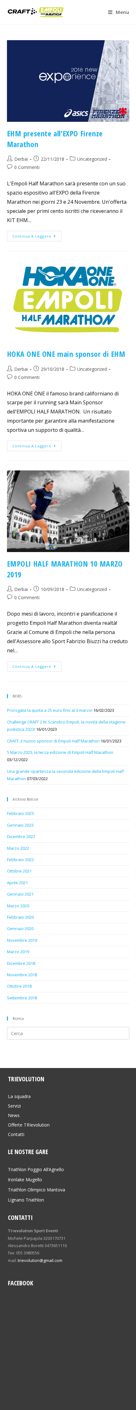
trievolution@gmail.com (40, 1260)
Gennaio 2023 (20, 825)
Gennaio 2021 (20, 894)
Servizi (14, 1106)
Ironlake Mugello (25, 1180)
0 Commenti (27, 167)
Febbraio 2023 (20, 813)
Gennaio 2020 (20, 928)
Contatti (16, 1134)
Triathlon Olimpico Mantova (36, 1190)
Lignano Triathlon (26, 1200)
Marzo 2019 (18, 951)
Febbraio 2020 (20, 917)
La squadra (19, 1096)
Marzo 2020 (18, 906)
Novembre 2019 (22, 940)
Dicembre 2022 (21, 836)
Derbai (21, 159)
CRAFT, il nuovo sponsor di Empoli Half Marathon (53, 741)
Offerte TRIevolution (29, 1125)
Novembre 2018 (22, 975)
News (14, 1115)
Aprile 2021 (17, 882)
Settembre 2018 (22, 998)
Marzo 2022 (18, 848)
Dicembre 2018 (21, 963)
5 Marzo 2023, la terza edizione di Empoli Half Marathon (60, 752)
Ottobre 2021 (19, 871)
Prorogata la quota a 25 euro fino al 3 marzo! (49, 710)
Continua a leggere (31, 236)
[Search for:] (68, 1033)
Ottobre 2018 (19, 986)
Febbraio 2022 (20, 859)
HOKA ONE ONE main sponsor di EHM (66, 354)
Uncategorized (92, 159)
